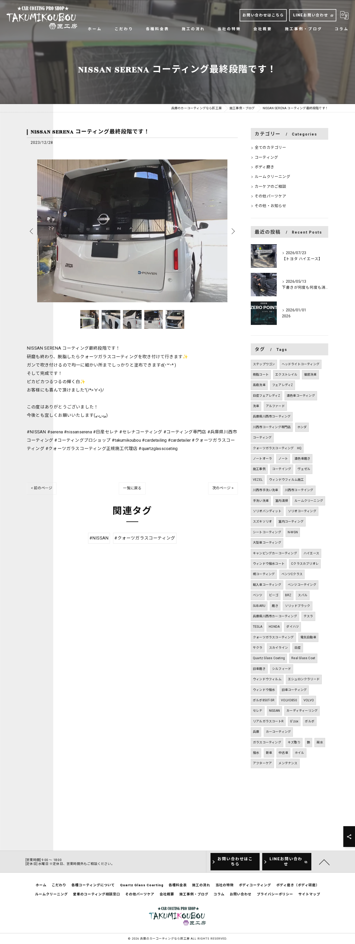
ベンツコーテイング (302, 585)
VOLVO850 (289, 700)
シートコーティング (267, 532)
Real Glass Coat (303, 658)
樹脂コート (261, 374)
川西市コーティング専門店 (272, 427)
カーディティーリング (302, 710)
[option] (132, 230)
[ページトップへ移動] (324, 862)
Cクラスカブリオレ (305, 564)
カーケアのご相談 (270, 186)
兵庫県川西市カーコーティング (275, 616)
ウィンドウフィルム (267, 679)
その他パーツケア (270, 196)
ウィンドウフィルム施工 (286, 479)
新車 (269, 753)
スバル (302, 595)
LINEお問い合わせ (310, 15)
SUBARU (259, 606)
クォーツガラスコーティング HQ (277, 448)
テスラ (308, 616)
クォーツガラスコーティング (273, 637)
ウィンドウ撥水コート (269, 564)
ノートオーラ (262, 458)
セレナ (257, 710)
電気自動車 (308, 637)
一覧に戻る (132, 488)
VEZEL (257, 479)
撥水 (256, 753)
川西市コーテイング (299, 490)
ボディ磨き (264, 167)
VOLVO (309, 700)
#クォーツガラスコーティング (144, 538)
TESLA (257, 626)
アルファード (275, 406)
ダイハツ (292, 626)
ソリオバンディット (267, 511)
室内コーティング (291, 521)
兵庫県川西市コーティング (272, 416)
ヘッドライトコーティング (300, 364)
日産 (297, 648)
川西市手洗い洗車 (265, 490)
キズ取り (294, 742)
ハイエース (311, 553)
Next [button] (232, 231)
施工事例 (259, 469)
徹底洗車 (310, 374)
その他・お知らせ (270, 206)
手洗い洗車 (261, 501)
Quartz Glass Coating (269, 658)
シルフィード (281, 669)
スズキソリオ (262, 521)
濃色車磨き (302, 458)
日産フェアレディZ (266, 395)
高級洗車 (259, 385)
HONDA (274, 626)
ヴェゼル (304, 469)
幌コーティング (264, 574)
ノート (283, 458)
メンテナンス (287, 763)
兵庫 (256, 732)
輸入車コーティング (267, 585)
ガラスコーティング (267, 742)
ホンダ (302, 427)
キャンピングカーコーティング (275, 553)
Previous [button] (32, 231)
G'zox (294, 721)
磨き (275, 606)
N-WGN (293, 532)
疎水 (320, 742)
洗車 (256, 406)
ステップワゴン (264, 364)
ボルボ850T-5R (263, 700)
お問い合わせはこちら (263, 15)
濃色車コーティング (301, 395)
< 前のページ (41, 488)
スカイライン (278, 648)
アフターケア (262, 763)
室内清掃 (281, 501)
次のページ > (223, 488)
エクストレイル (286, 374)
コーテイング (281, 469)
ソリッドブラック (297, 606)
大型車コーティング (267, 542)
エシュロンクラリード (304, 679)
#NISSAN (99, 538)
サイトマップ (309, 894)
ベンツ (257, 595)
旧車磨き (259, 669)
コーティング (266, 157)
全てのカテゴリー (270, 147)
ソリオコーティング (302, 511)
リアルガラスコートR (268, 721)
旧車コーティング (294, 690)
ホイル (299, 753)
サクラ (257, 648)
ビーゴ (274, 595)
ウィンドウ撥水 (264, 690)
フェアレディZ (282, 385)
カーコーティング (278, 732)
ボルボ (309, 721)
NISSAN (274, 710)
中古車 (283, 753)
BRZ (288, 595)
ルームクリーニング (272, 177)
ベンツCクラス (292, 574)
